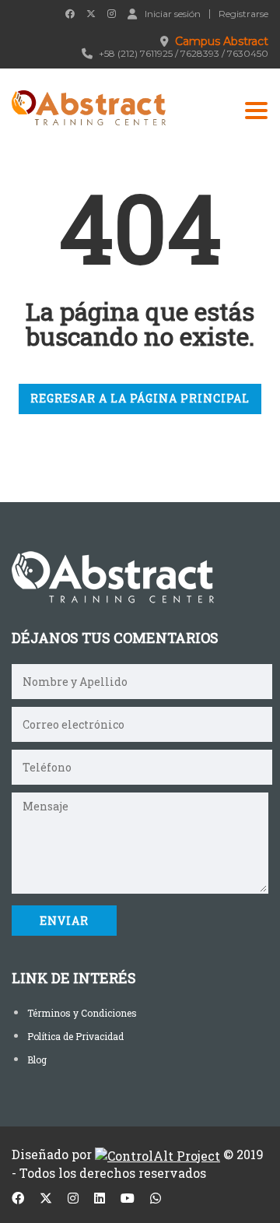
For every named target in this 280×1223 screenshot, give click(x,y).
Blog (37, 1059)
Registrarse (243, 14)
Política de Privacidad (75, 1036)
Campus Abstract (221, 41)
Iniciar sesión (173, 13)
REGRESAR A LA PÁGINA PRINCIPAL (140, 398)
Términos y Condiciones (82, 1013)
